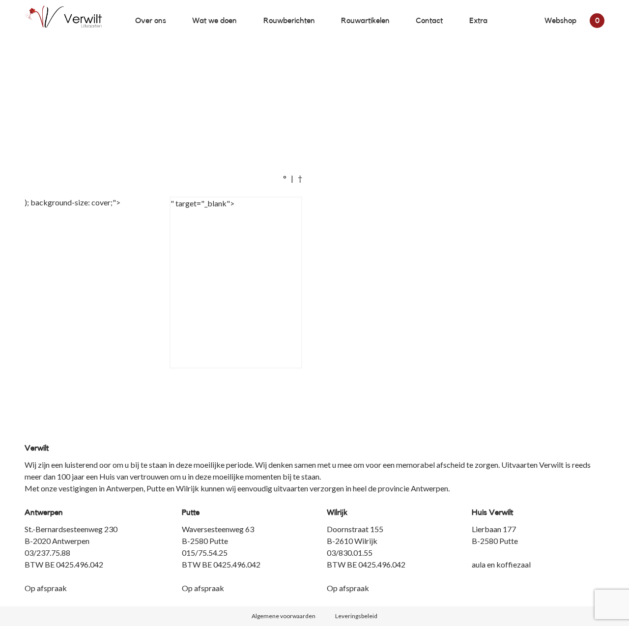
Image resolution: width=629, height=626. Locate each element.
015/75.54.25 (205, 552)
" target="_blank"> (202, 203)
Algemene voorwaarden (283, 616)
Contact (429, 21)
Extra (478, 21)
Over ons (150, 21)
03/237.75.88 (47, 552)
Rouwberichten (289, 21)
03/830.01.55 (349, 552)
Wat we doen (214, 21)
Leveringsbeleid (356, 616)
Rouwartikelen (365, 21)
